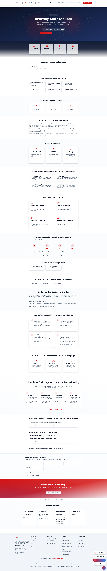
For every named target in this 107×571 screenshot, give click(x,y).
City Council (80, 538)
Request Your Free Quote (53, 492)
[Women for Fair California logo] (35, 3)
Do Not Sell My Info (58, 563)
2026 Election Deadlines (66, 551)
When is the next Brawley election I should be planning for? (42, 438)
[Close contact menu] (104, 568)
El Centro (27, 475)
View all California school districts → (53, 271)
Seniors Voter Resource (51, 543)
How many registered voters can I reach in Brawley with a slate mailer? (45, 426)
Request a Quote (87, 2)
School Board (80, 540)
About (32, 543)
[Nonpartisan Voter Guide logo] (29, 3)
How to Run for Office (66, 548)
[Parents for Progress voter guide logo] (25, 3)
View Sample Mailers (60, 33)
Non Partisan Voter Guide (51, 541)
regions (64, 558)
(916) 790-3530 (21, 545)
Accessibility (66, 563)
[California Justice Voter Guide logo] (22, 3)
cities (61, 558)
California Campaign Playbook (67, 541)
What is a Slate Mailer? (66, 538)
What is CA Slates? (65, 540)
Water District (80, 543)
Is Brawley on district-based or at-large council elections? (42, 441)
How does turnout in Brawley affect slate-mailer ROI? (41, 445)
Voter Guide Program (52, 2)
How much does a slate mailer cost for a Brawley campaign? (43, 432)
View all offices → (81, 546)
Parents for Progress (50, 540)
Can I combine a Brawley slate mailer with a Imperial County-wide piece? (46, 448)
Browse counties (56, 558)
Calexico (32, 475)
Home (39, 2)
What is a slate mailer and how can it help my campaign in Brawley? (45, 422)
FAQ (31, 546)
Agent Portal (73, 563)
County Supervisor (81, 541)
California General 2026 (66, 552)
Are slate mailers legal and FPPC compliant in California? (42, 435)
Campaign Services (69, 2)
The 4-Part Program (34, 538)
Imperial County (67, 223)
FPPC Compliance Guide (66, 549)
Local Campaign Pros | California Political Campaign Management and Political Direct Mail (63, 566)
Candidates (44, 2)
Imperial (37, 475)
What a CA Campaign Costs (67, 546)
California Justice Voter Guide (52, 538)
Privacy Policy (34, 563)
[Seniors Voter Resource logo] (32, 3)
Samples (32, 541)
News (32, 548)
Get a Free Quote (46, 33)
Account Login (78, 2)
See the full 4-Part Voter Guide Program (53, 409)
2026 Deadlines (61, 2)
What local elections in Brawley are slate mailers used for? (42, 429)
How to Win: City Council (66, 543)
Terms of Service (42, 563)
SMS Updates (50, 563)
